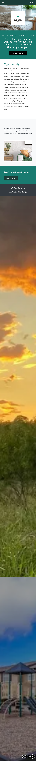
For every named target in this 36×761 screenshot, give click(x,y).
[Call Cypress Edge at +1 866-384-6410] (33, 2)
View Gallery (11, 178)
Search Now (18, 53)
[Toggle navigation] (3, 2)
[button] (29, 2)
